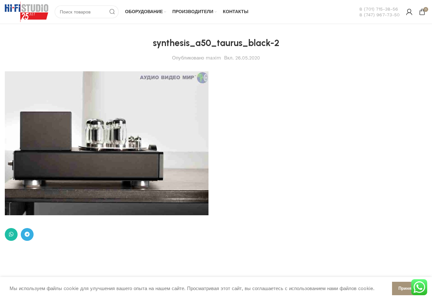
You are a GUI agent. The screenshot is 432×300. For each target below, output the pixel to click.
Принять (407, 288)
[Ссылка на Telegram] (27, 234)
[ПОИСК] (112, 11)
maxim (213, 58)
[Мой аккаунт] (409, 11)
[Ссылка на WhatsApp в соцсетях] (11, 234)
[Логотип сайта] (26, 11)
